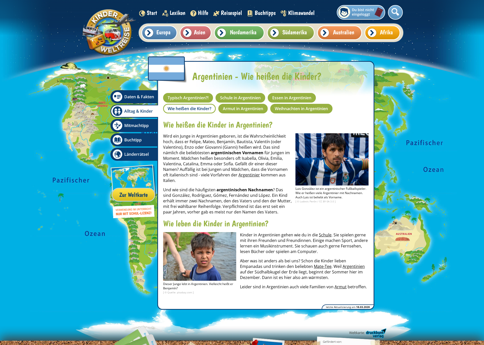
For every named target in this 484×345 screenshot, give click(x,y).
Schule (325, 235)
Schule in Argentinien (240, 98)
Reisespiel (231, 12)
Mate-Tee (322, 266)
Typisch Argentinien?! (188, 98)
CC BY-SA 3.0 (327, 201)
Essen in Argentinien (291, 98)
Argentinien (354, 266)
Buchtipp (133, 140)
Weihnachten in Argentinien (301, 108)
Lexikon (177, 12)
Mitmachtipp (136, 125)
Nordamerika (243, 32)
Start (152, 12)
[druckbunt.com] (367, 333)
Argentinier (249, 175)
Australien (343, 32)
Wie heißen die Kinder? (189, 108)
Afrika (386, 32)
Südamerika (294, 32)
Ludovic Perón (308, 201)
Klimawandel (301, 12)
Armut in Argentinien (243, 108)
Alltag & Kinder (138, 111)
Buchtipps (265, 12)
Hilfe (203, 12)
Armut (341, 287)
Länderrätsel (136, 154)
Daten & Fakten (139, 97)
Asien (199, 32)
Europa (163, 32)
